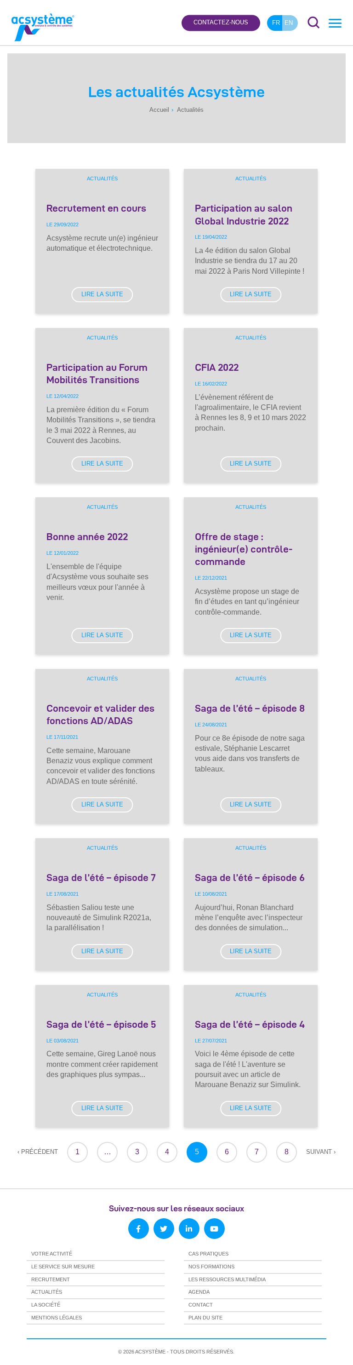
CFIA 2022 (217, 367)
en (289, 22)
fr (276, 22)
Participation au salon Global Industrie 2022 (243, 214)
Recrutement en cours (96, 208)
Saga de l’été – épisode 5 (101, 1024)
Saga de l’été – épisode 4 (250, 1024)
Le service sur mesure (63, 1266)
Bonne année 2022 (87, 536)
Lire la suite (102, 294)
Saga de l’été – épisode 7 (101, 877)
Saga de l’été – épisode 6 (250, 877)
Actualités (102, 178)
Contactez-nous (221, 22)
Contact (200, 1304)
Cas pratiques (208, 1253)
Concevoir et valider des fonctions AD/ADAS (100, 714)
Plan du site (205, 1317)
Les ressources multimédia (227, 1279)
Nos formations (211, 1266)
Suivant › (321, 1151)
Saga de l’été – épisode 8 (250, 708)
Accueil (159, 109)
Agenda (199, 1292)
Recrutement (50, 1279)
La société (45, 1304)
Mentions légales (56, 1317)
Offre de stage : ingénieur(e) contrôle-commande (243, 548)
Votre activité (51, 1253)
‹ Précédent (37, 1151)
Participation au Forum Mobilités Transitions (97, 373)
